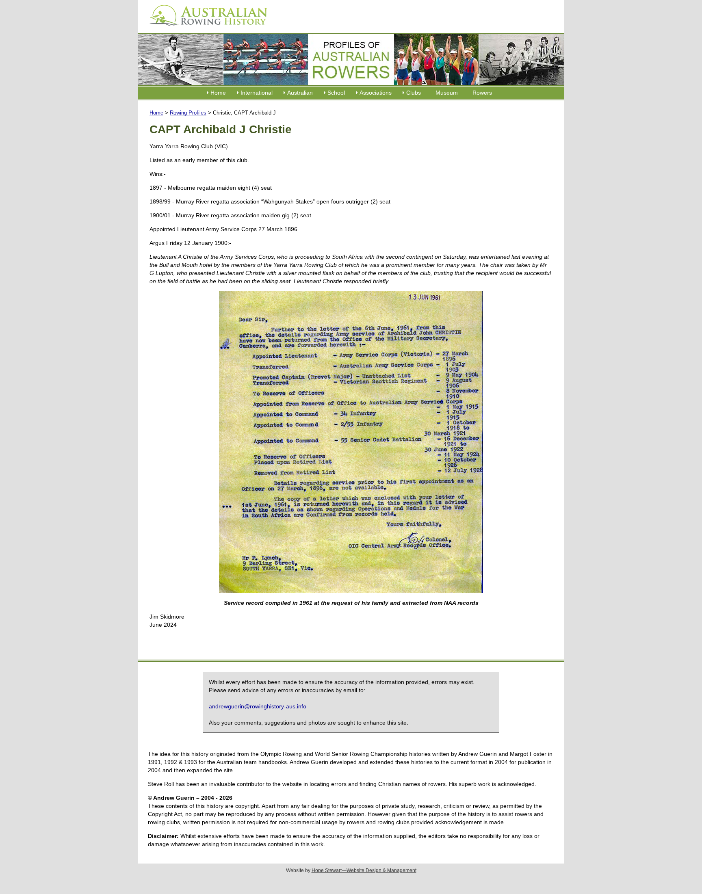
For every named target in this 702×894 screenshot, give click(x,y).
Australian (300, 92)
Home (218, 92)
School (336, 92)
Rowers (482, 92)
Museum (447, 92)
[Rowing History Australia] (205, 28)
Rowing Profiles (188, 113)
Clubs (413, 92)
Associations (376, 92)
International (256, 92)
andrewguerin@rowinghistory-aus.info (257, 706)
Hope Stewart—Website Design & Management (364, 870)
